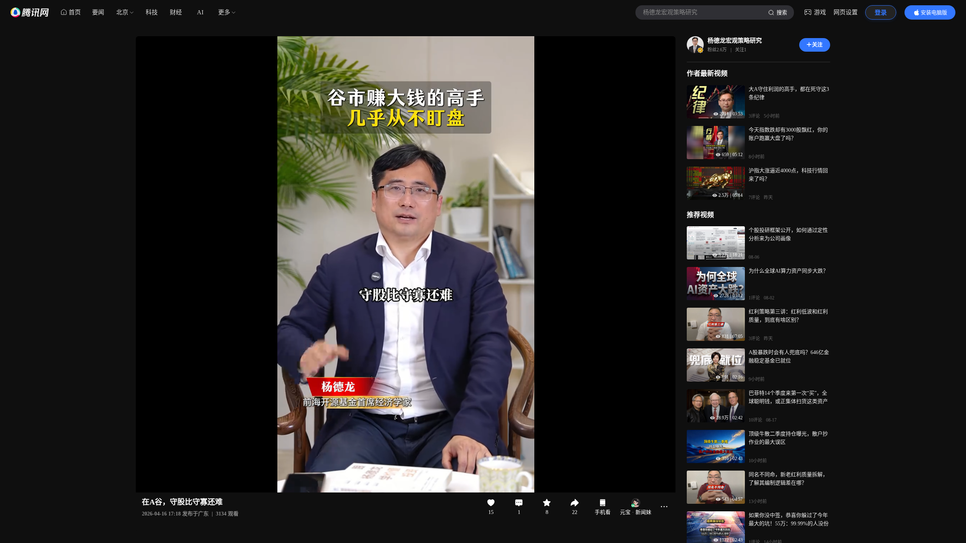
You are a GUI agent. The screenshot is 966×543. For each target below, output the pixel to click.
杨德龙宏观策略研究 (735, 40)
